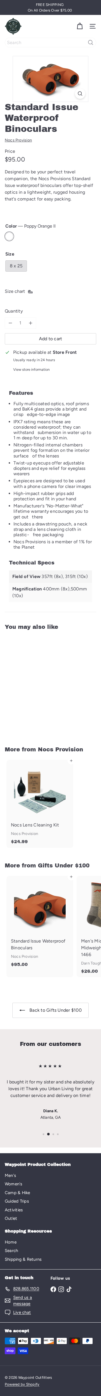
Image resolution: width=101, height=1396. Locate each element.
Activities (14, 1209)
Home (11, 1242)
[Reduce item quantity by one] (10, 323)
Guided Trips (17, 1201)
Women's (13, 1183)
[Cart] (79, 26)
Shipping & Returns (23, 1259)
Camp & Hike (17, 1192)
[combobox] (50, 42)
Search (11, 1250)
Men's (10, 1175)
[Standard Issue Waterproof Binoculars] (40, 684)
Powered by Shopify (22, 1384)
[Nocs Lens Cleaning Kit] (40, 804)
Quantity (14, 311)
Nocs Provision (60, 749)
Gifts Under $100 (63, 865)
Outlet (11, 1218)
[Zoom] (80, 93)
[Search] (90, 42)
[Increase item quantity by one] (30, 323)
